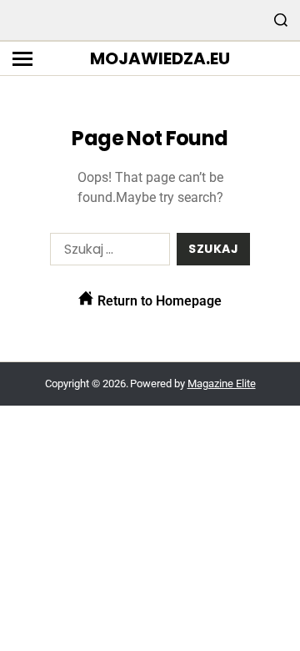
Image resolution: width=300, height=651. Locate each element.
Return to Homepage (158, 301)
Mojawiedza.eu (160, 58)
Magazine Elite (222, 383)
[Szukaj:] (106, 252)
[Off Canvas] (22, 59)
